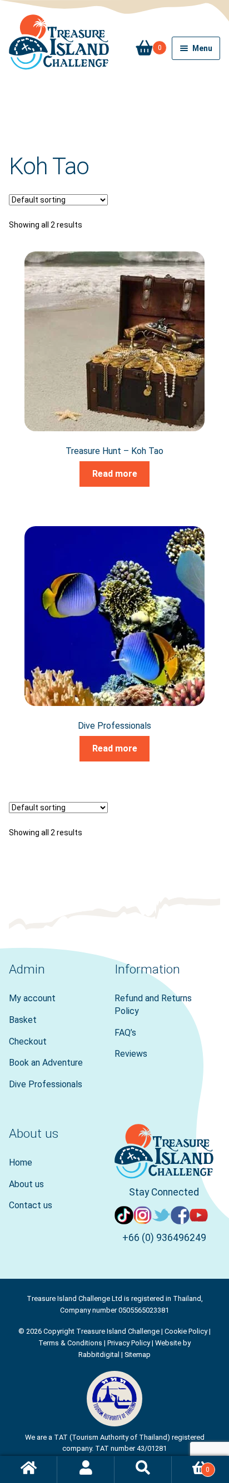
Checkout (28, 1041)
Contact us (30, 1205)
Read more (114, 473)
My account (32, 998)
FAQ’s (125, 1032)
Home (20, 1162)
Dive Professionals (45, 1084)
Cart (191, 1466)
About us (26, 1184)
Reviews (130, 1053)
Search (143, 1469)
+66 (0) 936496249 (164, 1237)
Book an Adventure (46, 1062)
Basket (149, 44)
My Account (85, 1469)
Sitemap (138, 1354)
